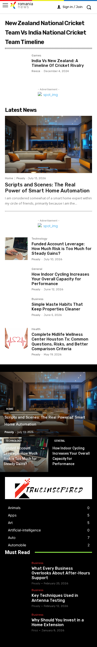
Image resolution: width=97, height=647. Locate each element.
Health (36, 329)
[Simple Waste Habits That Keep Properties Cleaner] (16, 309)
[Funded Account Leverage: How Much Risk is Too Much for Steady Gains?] (16, 248)
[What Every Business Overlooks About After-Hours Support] (17, 573)
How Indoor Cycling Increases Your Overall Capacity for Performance (60, 279)
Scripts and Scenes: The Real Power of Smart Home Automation (47, 188)
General (37, 269)
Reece (36, 71)
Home (9, 178)
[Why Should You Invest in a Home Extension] (17, 622)
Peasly (20, 178)
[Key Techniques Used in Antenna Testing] (17, 598)
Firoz (35, 630)
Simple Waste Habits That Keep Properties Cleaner (57, 306)
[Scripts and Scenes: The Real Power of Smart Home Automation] (48, 144)
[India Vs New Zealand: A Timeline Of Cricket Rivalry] (16, 65)
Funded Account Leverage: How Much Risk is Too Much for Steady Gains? (62, 249)
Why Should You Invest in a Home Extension (58, 622)
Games (36, 55)
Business (37, 299)
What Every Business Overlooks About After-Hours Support (61, 573)
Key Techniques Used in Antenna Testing (55, 598)
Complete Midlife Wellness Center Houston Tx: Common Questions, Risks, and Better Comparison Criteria (60, 341)
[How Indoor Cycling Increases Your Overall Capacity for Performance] (16, 279)
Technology (39, 238)
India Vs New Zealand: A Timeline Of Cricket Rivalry (58, 63)
